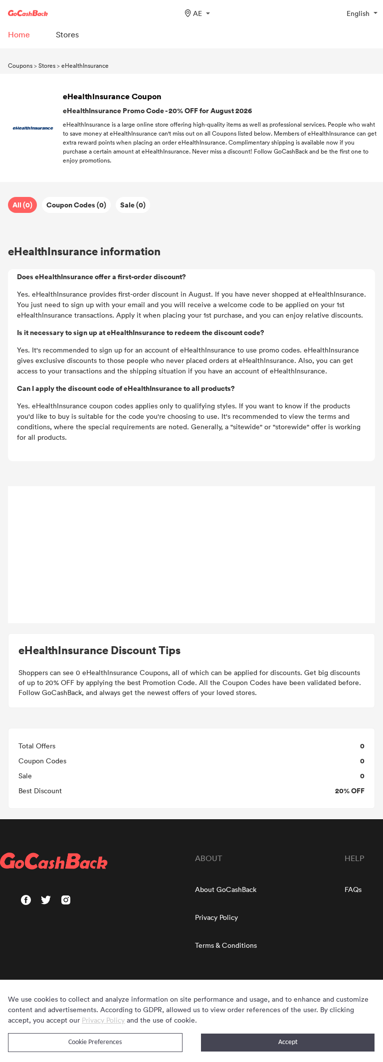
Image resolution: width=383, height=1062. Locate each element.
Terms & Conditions (226, 945)
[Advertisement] (191, 555)
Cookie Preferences (95, 1042)
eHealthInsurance (85, 65)
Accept (288, 1042)
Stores (46, 65)
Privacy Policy (216, 917)
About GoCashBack (225, 889)
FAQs (353, 889)
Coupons (20, 65)
